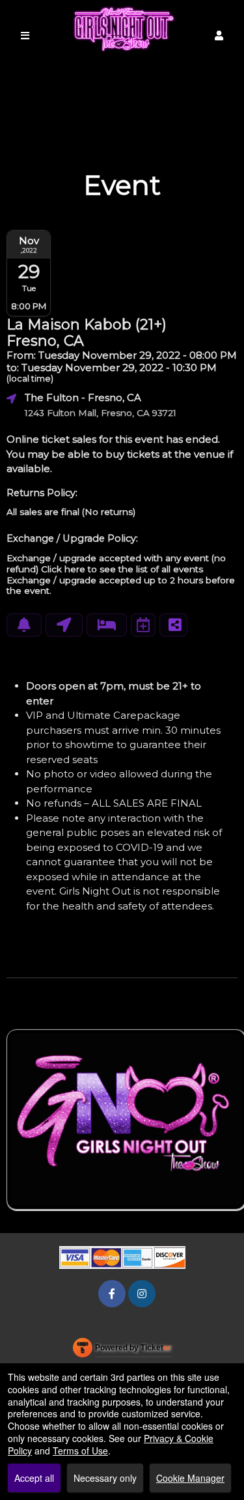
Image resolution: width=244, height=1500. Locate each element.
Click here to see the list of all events (122, 569)
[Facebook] (112, 1293)
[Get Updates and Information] (24, 625)
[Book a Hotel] (107, 625)
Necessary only (105, 1477)
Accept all (34, 1477)
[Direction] (64, 625)
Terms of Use (80, 1450)
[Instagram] (142, 1293)
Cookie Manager (190, 1477)
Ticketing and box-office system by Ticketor (122, 1350)
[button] (219, 35)
